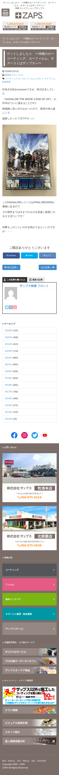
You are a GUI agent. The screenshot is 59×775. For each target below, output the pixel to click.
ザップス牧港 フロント (34, 285)
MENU (5, 10)
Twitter (30, 255)
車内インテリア (13, 599)
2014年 (8, 412)
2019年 (8, 378)
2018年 (8, 385)
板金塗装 (6, 82)
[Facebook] (11, 307)
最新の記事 (37, 279)
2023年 (8, 351)
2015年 (8, 405)
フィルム (31, 78)
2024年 (8, 344)
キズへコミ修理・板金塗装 (19, 614)
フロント (40, 78)
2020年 (8, 371)
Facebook (12, 255)
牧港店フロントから (14, 75)
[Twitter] (7, 307)
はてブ (48, 255)
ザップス (22, 78)
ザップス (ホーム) (14, 628)
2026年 (8, 330)
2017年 (8, 391)
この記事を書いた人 (16, 279)
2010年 (8, 419)
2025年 (8, 337)
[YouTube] (15, 307)
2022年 (8, 357)
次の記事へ (46, 267)
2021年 (8, 364)
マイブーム (49, 78)
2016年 (8, 398)
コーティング (11, 78)
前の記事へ (12, 267)
